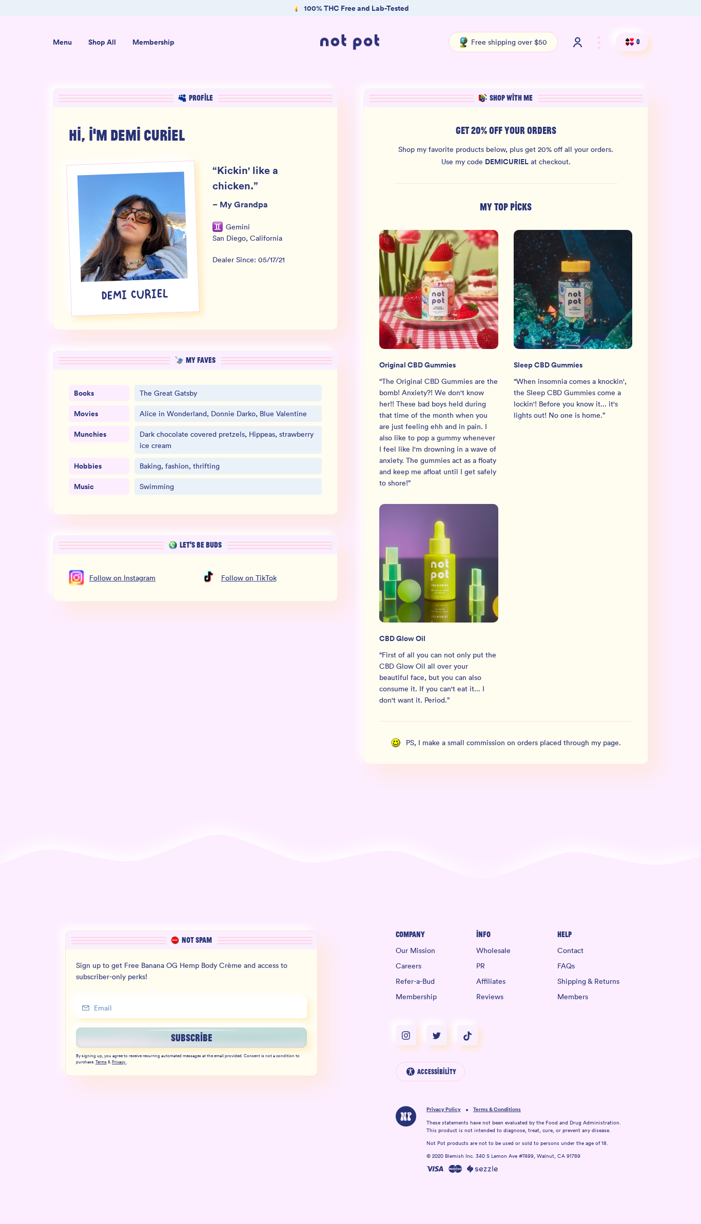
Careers (408, 965)
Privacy (118, 1062)
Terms (101, 1062)
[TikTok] (467, 1035)
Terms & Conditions (497, 1110)
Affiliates (490, 981)
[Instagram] (411, 1035)
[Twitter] (441, 1035)
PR (480, 965)
